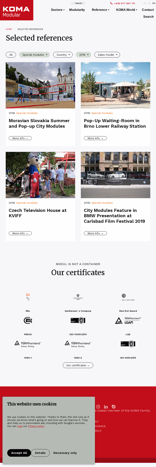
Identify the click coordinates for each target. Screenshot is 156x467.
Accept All (19, 453)
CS (144, 3)
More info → (20, 138)
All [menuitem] (11, 54)
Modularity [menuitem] (77, 9)
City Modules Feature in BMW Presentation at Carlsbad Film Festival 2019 (114, 216)
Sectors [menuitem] (57, 9)
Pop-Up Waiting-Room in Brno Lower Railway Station (115, 123)
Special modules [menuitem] (33, 54)
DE (149, 3)
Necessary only (65, 453)
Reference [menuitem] (99, 9)
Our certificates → (78, 365)
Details (40, 453)
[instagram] (98, 406)
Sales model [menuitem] (106, 54)
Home (9, 29)
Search (78, 3)
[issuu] (114, 406)
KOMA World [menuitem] (125, 9)
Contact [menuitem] (148, 9)
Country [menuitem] (62, 54)
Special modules (27, 113)
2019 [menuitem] (82, 54)
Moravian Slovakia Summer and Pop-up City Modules (39, 123)
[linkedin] (106, 406)
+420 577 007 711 (124, 3)
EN (153, 3)
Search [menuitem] (148, 16)
